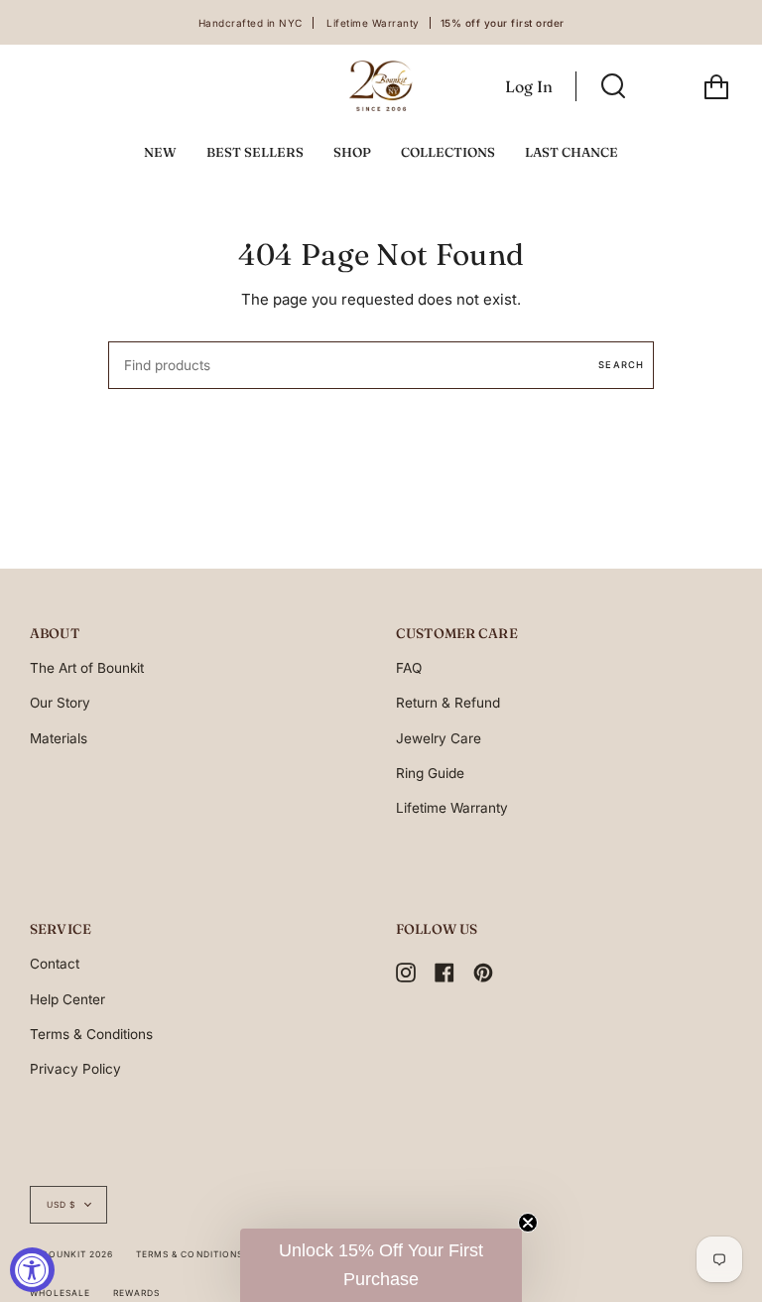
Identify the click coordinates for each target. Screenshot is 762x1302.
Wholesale (60, 1293)
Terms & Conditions (91, 1034)
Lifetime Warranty (452, 808)
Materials (58, 738)
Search (621, 364)
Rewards (136, 1293)
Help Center (67, 999)
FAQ (409, 668)
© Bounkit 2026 (71, 1254)
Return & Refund (448, 703)
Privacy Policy (75, 1069)
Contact (54, 964)
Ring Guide (430, 773)
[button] (381, 1265)
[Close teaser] (528, 1223)
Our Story (60, 703)
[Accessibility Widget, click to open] (32, 1269)
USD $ (61, 1205)
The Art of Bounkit (87, 668)
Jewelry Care (438, 738)
